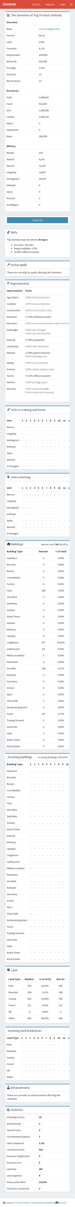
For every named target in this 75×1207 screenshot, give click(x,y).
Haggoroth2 (49, 29)
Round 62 (37, 220)
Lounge (9, 1202)
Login (62, 4)
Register (50, 4)
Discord (62, 1202)
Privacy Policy (22, 1202)
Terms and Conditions (42, 1202)
